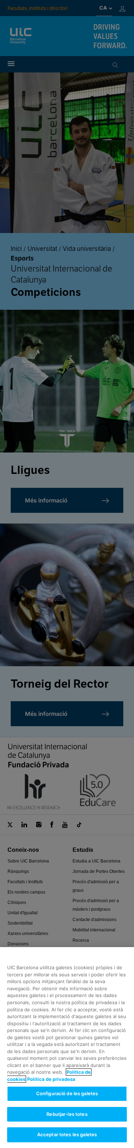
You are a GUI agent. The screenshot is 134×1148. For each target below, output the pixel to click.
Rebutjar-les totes (66, 1114)
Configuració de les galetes (67, 1093)
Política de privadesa (51, 1079)
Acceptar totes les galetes (67, 1134)
